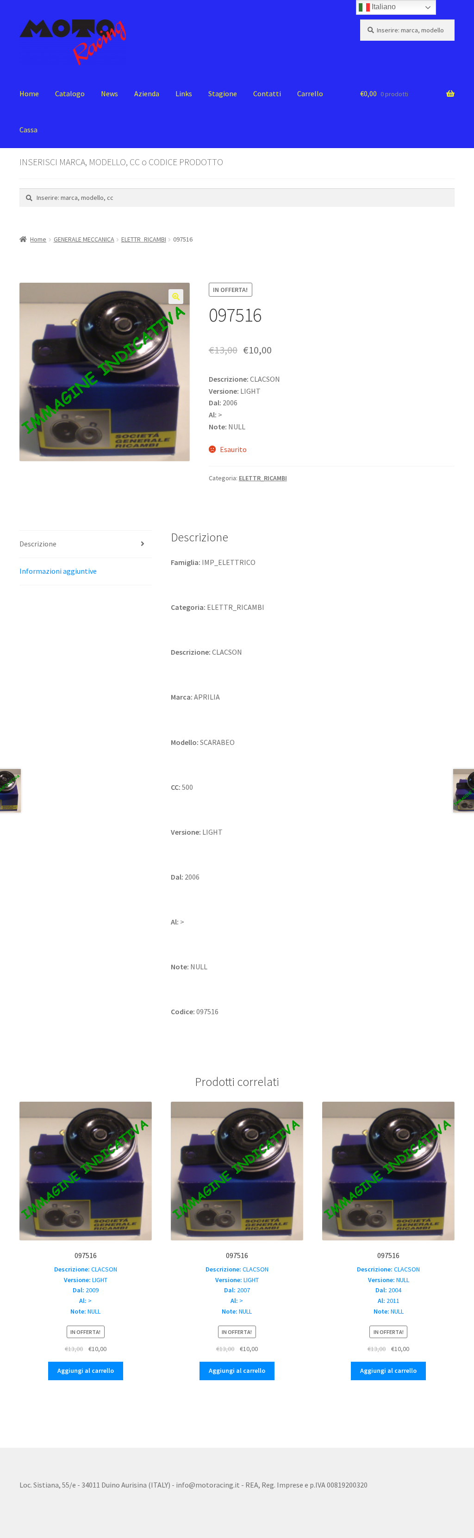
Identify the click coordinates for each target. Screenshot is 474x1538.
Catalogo (70, 93)
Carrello (310, 93)
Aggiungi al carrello (85, 1370)
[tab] (85, 544)
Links (183, 93)
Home (29, 93)
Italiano (383, 7)
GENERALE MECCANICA (84, 239)
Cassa (28, 129)
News (109, 93)
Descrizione (37, 543)
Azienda (146, 93)
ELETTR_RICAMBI (143, 239)
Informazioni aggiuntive (58, 571)
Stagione (222, 93)
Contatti (267, 93)
